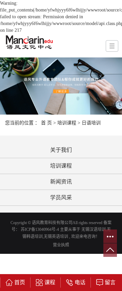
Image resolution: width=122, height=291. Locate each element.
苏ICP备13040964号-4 (40, 229)
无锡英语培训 (56, 236)
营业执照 (61, 245)
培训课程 (66, 122)
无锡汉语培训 (93, 229)
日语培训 (91, 122)
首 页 (46, 122)
